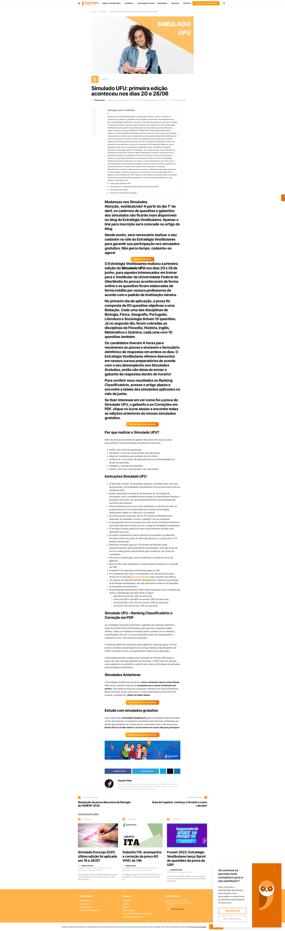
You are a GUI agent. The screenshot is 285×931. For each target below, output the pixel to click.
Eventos (103, 11)
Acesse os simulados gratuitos (142, 735)
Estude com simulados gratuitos (123, 193)
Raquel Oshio (100, 100)
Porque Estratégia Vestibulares (137, 914)
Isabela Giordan (87, 866)
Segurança (84, 904)
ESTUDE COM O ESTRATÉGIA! (206, 3)
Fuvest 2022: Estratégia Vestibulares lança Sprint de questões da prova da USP (186, 858)
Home (93, 11)
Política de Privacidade (90, 910)
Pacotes (126, 901)
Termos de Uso (86, 907)
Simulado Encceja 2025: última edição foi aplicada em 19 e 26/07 (97, 856)
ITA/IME (126, 904)
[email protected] (141, 576)
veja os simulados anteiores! (142, 424)
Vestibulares (128, 910)
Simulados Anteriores (119, 190)
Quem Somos (85, 901)
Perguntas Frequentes (133, 917)
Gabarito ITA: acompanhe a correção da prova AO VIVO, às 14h (142, 856)
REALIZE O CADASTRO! (142, 259)
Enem (125, 907)
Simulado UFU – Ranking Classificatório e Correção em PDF (134, 187)
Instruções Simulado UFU (120, 183)
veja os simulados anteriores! (142, 702)
